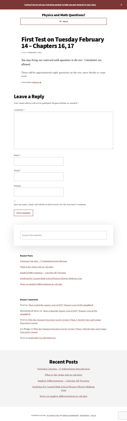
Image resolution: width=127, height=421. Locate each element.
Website (17, 186)
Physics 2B (36, 82)
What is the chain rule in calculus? (37, 267)
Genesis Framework (71, 415)
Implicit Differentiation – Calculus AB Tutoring (43, 273)
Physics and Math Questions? (63, 15)
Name (17, 155)
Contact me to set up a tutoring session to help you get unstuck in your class (60, 4)
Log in (93, 415)
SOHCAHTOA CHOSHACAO (42, 338)
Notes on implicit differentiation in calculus (41, 284)
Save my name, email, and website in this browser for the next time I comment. (50, 204)
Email (17, 170)
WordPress (84, 415)
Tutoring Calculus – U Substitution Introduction (43, 261)
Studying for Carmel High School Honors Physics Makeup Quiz (51, 278)
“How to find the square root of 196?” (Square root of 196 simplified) (60, 305)
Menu (65, 21)
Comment (19, 110)
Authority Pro (53, 415)
